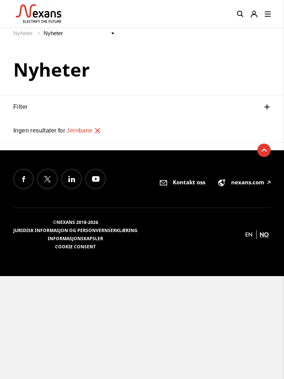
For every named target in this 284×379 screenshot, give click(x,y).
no (264, 234)
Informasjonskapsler (75, 238)
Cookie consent (75, 247)
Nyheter (23, 33)
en (249, 234)
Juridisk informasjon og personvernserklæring (75, 230)
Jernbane (80, 130)
